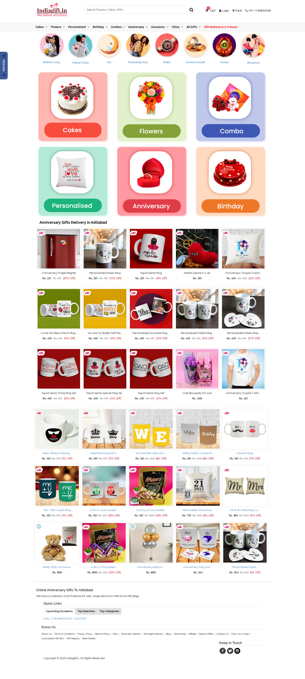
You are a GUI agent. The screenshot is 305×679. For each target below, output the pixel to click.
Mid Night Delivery (153, 634)
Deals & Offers (206, 634)
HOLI (47, 618)
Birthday (99, 27)
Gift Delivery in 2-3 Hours (220, 27)
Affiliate (192, 634)
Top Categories (109, 611)
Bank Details (89, 638)
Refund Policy (102, 634)
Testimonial (180, 634)
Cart (212, 10)
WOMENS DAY (63, 618)
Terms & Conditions (64, 634)
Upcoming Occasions (59, 611)
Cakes (40, 27)
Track (238, 10)
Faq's (115, 634)
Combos (116, 27)
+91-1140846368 (259, 10)
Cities (176, 27)
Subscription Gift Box (52, 638)
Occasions (158, 27)
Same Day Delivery (131, 634)
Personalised (77, 27)
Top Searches (86, 611)
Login (225, 10)
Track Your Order (240, 634)
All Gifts (192, 27)
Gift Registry (73, 638)
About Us (46, 634)
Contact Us (222, 634)
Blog (168, 634)
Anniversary (136, 27)
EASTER (81, 618)
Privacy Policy (85, 634)
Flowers (56, 27)
